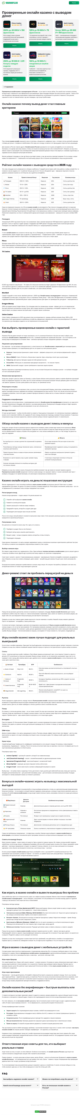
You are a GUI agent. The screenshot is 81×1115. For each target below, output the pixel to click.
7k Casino (41, 23)
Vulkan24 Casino (44, 54)
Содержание (9, 87)
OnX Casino (16, 54)
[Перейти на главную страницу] (10, 2)
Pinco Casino (16, 23)
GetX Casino (68, 23)
